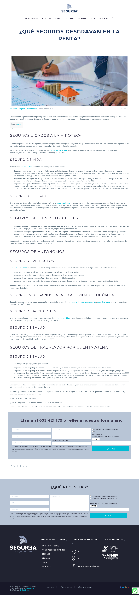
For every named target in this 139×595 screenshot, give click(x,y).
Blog (93, 18)
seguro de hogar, (63, 203)
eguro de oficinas (103, 302)
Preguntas (82, 18)
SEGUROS (46, 554)
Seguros (58, 18)
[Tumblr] (20, 466)
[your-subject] (71, 433)
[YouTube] (128, 587)
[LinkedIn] (23, 466)
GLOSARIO (46, 558)
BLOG (44, 562)
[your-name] (31, 430)
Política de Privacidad (83, 449)
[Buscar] (112, 18)
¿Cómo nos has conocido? (60, 440)
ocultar (19, 124)
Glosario (70, 18)
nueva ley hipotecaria (59, 150)
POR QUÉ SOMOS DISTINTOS (53, 550)
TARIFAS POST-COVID (50, 546)
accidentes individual (62, 318)
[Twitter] (14, 466)
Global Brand (24, 590)
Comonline (30, 588)
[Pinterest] (17, 466)
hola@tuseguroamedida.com (88, 566)
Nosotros (46, 18)
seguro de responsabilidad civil (83, 302)
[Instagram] (126, 587)
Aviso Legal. (14, 451)
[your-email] (31, 436)
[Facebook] (11, 466)
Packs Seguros (31, 18)
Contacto (103, 18)
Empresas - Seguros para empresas (23, 108)
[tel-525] (31, 443)
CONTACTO (46, 566)
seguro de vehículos (19, 268)
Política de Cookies (65, 587)
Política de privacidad (84, 587)
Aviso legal (50, 587)
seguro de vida (26, 166)
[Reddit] (26, 466)
